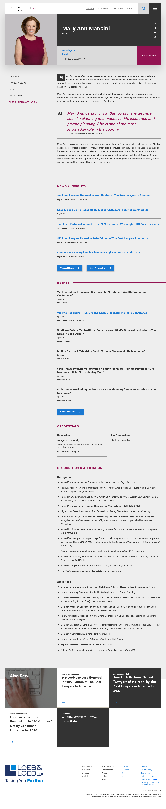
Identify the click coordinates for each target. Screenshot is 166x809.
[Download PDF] (155, 37)
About (130, 8)
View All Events (67, 411)
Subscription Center (149, 776)
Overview (14, 76)
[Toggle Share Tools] (155, 28)
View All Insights (98, 268)
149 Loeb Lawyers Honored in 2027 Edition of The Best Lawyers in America (103, 195)
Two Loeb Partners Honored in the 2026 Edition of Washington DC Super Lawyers (108, 224)
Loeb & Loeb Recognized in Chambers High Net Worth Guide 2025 (98, 252)
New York (86, 769)
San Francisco (107, 769)
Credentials (15, 95)
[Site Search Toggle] (143, 8)
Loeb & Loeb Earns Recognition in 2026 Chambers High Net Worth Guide (102, 210)
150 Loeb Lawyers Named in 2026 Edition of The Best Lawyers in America (102, 238)
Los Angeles (87, 766)
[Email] (155, 23)
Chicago (85, 773)
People (90, 8)
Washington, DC (70, 50)
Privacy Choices (147, 779)
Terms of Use (146, 773)
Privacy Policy (146, 769)
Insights (103, 8)
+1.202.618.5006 (73, 58)
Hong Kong (106, 779)
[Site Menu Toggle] (155, 8)
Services (117, 8)
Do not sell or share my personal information (150, 783)
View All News (67, 268)
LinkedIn (125, 766)
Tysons (104, 773)
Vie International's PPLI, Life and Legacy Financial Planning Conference (102, 313)
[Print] (155, 32)
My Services (149, 55)
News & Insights (18, 83)
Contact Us (145, 766)
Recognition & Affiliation (23, 102)
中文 (34, 8)
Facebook (125, 769)
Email (65, 53)
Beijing (104, 776)
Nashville (85, 776)
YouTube (125, 776)
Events (13, 89)
